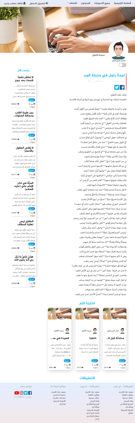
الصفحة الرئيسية (122, 3)
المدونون (85, 3)
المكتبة (63, 404)
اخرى (122, 360)
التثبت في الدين (92, 413)
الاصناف (73, 3)
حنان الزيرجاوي (113, 330)
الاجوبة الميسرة (127, 410)
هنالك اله (129, 407)
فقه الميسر (128, 401)
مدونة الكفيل (86, 330)
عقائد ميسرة (128, 398)
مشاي (130, 413)
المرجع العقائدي (126, 404)
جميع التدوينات (102, 3)
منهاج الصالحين (93, 416)
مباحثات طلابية (59, 398)
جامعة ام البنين (59, 395)
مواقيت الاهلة (127, 395)
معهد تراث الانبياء (126, 392)
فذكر (97, 419)
